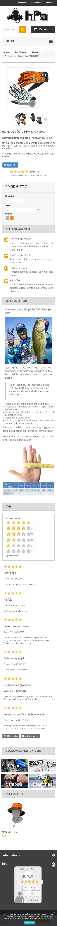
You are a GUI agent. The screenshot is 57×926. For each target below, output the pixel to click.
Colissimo (24, 243)
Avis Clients (27, 869)
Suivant (45, 119)
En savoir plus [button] (10, 165)
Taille (7, 205)
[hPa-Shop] (28, 15)
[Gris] (7, 218)
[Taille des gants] (28, 340)
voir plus (33, 900)
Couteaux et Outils (42, 766)
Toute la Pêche (14, 766)
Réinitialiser (13, 556)
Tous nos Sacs (42, 781)
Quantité (9, 196)
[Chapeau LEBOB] (15, 814)
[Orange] (11, 218)
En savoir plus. (47, 918)
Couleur (8, 214)
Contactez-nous (36, 3)
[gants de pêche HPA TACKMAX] (21, 118)
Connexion (49, 3)
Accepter (29, 923)
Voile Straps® (14, 781)
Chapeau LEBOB (10, 832)
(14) (33, 522)
